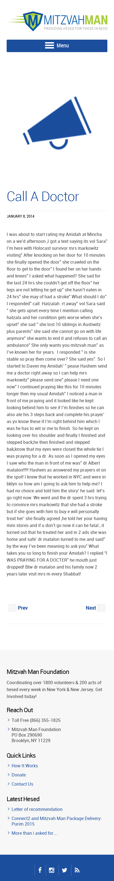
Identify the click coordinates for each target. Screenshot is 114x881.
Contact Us (22, 784)
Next (95, 607)
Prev (19, 607)
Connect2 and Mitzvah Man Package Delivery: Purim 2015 (57, 821)
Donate (19, 775)
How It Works (25, 766)
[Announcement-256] (57, 123)
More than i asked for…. (35, 833)
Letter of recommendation (37, 809)
